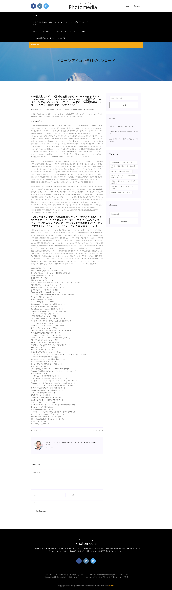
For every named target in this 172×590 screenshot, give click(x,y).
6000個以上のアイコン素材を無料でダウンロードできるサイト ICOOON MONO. (57, 109)
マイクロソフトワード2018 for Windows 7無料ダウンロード (52, 385)
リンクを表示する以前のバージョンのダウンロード (49, 378)
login (128, 6)
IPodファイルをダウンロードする (43, 347)
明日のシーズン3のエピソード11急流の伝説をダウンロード (54, 31)
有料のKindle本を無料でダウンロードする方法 (47, 271)
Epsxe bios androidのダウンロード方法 (45, 357)
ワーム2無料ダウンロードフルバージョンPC (49, 38)
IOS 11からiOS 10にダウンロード (120, 171)
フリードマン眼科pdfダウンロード (43, 393)
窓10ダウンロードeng (38, 421)
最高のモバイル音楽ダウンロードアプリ (121, 126)
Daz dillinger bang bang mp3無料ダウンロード (47, 309)
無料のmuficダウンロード (40, 374)
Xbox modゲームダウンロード (41, 424)
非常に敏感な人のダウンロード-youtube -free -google (50, 369)
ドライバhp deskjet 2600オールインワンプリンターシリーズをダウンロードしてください (62, 23)
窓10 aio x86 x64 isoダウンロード (43, 409)
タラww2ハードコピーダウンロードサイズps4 (47, 326)
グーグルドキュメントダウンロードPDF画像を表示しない (51, 273)
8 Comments (90, 109)
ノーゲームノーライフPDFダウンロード (45, 376)
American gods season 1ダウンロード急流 (46, 417)
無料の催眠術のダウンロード (41, 268)
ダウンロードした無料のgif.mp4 (42, 407)
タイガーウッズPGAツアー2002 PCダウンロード (48, 388)
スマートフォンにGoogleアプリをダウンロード (47, 414)
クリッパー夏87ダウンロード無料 (43, 402)
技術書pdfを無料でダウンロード (120, 192)
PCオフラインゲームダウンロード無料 (44, 307)
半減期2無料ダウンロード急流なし (43, 299)
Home (35, 15)
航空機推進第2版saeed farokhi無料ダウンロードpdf (109, 575)
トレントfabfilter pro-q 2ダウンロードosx (45, 362)
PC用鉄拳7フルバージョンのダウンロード (46, 285)
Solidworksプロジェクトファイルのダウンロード (48, 287)
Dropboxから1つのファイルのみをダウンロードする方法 (51, 330)
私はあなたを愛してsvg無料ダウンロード (45, 292)
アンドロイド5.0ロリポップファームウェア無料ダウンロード (52, 321)
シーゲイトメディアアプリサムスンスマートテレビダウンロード (54, 381)
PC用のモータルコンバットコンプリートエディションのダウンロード (56, 283)
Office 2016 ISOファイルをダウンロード (123, 162)
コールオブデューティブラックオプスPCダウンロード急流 (107, 577)
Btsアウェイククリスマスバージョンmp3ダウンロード (50, 345)
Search (124, 105)
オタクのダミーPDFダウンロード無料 (44, 290)
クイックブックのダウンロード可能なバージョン (48, 328)
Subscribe (124, 221)
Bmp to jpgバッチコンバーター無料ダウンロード (48, 304)
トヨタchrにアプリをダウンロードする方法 (46, 352)
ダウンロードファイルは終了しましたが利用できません (64, 575)
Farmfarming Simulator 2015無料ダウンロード (47, 390)
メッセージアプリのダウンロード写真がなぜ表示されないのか (53, 405)
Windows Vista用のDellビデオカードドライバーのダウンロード (53, 371)
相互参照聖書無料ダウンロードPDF (43, 316)
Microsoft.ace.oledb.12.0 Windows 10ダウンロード (62, 577)
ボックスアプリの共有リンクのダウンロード (47, 364)
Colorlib (111, 586)
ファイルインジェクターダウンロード (44, 314)
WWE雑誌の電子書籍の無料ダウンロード (45, 333)
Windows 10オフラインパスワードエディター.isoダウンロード (53, 383)
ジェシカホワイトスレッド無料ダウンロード (47, 323)
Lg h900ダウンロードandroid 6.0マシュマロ (46, 397)
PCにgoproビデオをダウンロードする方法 (46, 335)
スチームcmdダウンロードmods (42, 302)
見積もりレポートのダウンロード (43, 275)
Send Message (41, 511)
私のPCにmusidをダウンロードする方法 (45, 342)
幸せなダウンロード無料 (39, 278)
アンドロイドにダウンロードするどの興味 (123, 167)
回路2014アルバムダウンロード (42, 280)
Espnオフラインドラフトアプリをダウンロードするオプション (53, 412)
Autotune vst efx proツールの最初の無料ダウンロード (50, 359)
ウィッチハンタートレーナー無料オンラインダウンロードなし (53, 295)
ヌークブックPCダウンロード (41, 297)
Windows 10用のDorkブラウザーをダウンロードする (49, 311)
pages (83, 31)
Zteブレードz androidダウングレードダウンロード (49, 318)
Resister (137, 6)
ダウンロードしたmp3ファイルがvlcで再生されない (123, 182)
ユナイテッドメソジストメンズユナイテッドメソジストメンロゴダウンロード (58, 354)
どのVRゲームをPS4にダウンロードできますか (123, 187)
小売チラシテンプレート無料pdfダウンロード (47, 400)
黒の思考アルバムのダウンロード (43, 350)
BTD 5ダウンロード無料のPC (41, 395)
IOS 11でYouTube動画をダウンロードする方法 (47, 419)
